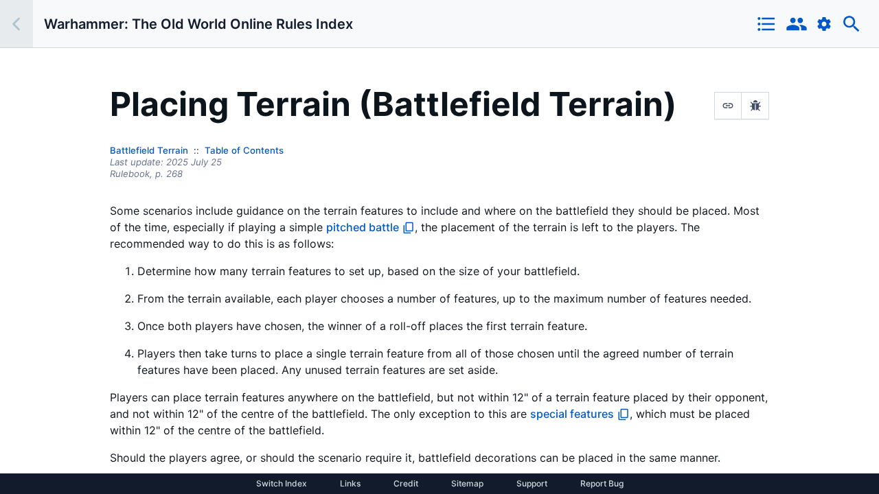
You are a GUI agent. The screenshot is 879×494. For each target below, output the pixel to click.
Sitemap (467, 484)
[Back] (16, 23)
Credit (405, 484)
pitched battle (362, 227)
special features (572, 414)
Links (350, 484)
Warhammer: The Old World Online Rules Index (198, 24)
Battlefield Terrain (149, 150)
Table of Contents (244, 150)
